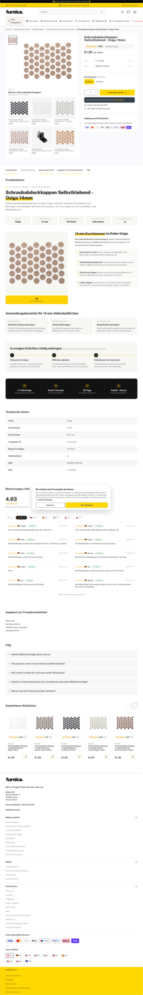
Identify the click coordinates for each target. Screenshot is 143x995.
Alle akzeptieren (87, 505)
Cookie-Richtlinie (45, 499)
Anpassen (50, 505)
